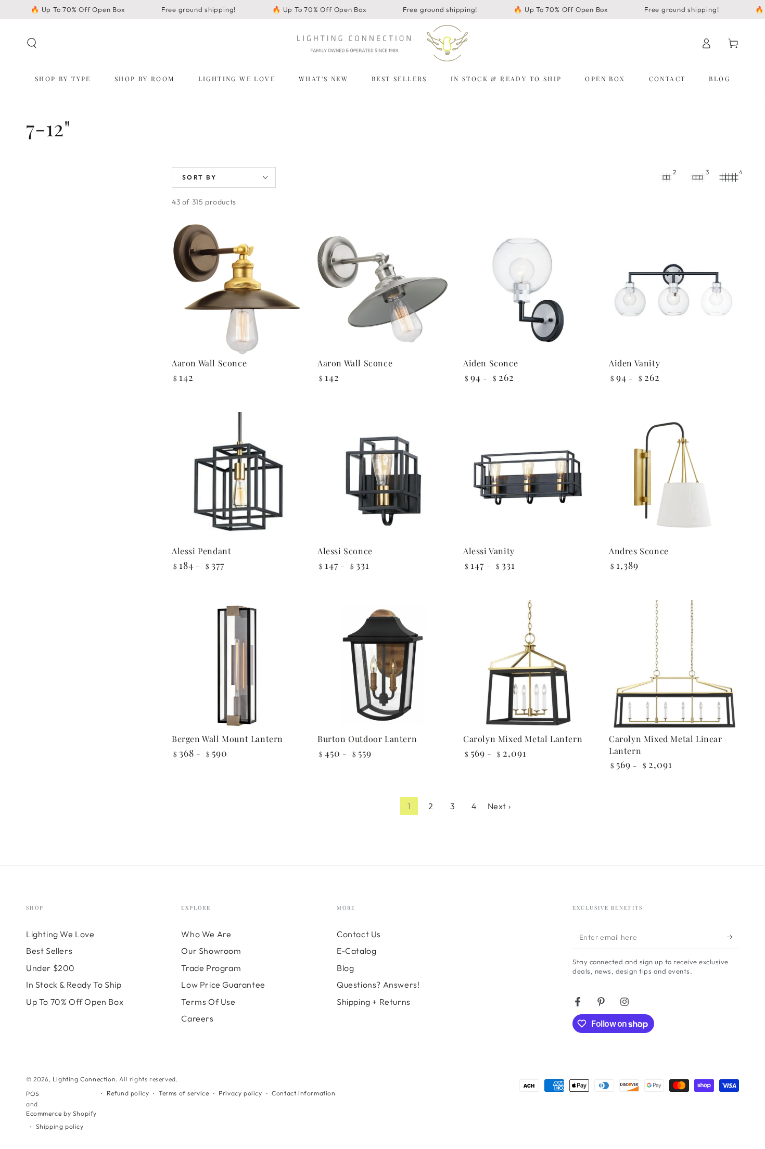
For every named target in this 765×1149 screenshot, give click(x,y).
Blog (345, 968)
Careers (197, 1018)
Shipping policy (60, 1126)
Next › (499, 806)
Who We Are (206, 934)
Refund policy (128, 1093)
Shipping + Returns (374, 1002)
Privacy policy (240, 1093)
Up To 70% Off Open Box (74, 1002)
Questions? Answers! (378, 984)
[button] (31, 43)
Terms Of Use (208, 1002)
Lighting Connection (84, 1079)
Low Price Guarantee (223, 984)
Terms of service (184, 1093)
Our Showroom (211, 951)
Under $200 (50, 968)
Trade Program (211, 968)
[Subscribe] (733, 937)
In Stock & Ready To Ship (73, 984)
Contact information (303, 1093)
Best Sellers (49, 951)
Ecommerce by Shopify (61, 1113)
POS (33, 1093)
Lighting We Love (60, 934)
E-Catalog (356, 951)
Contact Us (359, 934)
